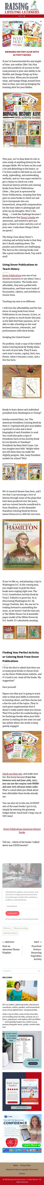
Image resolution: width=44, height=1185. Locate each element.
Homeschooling (21, 928)
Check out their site (12, 774)
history (7, 928)
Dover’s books (28, 217)
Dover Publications (11, 275)
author (15, 1007)
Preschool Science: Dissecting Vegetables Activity (36, 950)
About (15, 1165)
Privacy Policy (25, 1165)
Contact (22, 1173)
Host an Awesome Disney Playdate (11, 947)
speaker (22, 1007)
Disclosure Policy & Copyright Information (22, 1169)
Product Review (10, 933)
